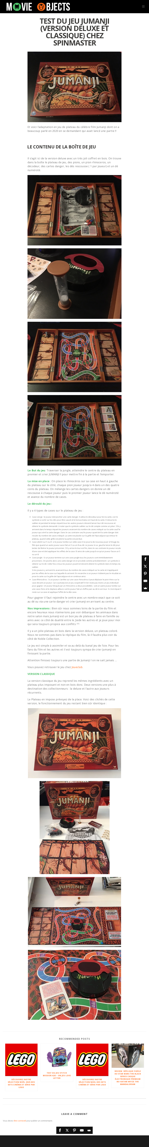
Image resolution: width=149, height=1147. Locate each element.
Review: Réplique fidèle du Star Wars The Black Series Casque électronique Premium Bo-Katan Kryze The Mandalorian (128, 1077)
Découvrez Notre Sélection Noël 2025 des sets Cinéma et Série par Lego (21, 1083)
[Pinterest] (74, 1130)
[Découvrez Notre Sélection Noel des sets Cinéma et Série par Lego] (92, 1060)
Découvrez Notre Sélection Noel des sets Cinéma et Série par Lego (92, 1082)
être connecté (20, 1120)
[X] (67, 1130)
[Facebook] (60, 1130)
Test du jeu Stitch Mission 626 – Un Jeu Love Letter (57, 1075)
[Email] (81, 1130)
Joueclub (77, 667)
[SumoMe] (89, 1130)
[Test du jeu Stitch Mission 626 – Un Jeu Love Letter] (57, 1057)
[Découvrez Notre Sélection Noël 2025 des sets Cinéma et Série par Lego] (21, 1060)
